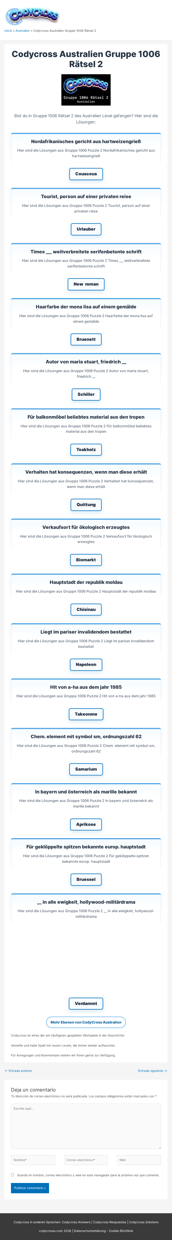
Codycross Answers (76, 1222)
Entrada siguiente (152, 1071)
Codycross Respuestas (109, 1222)
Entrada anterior (18, 1071)
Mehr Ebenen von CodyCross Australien (86, 1022)
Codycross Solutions (144, 1222)
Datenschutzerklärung (90, 1231)
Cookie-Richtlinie (121, 1231)
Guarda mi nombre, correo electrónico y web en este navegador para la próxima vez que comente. (88, 1175)
